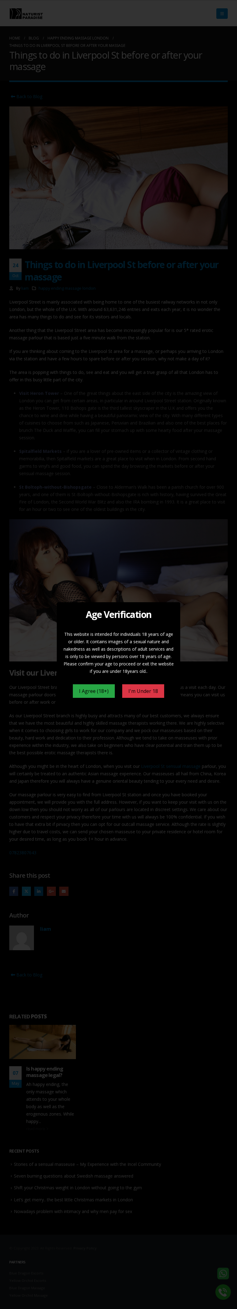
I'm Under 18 (143, 691)
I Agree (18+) (94, 691)
